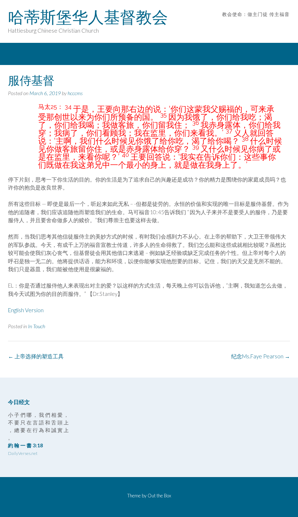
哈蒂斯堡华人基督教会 (88, 17)
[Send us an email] (277, 25)
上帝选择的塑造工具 (36, 356)
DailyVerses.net (22, 453)
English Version (26, 310)
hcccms (75, 93)
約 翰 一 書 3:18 (25, 445)
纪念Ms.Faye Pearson (260, 356)
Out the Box (159, 495)
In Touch (36, 326)
